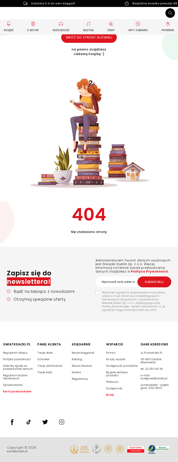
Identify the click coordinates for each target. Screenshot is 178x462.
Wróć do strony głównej (89, 37)
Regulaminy (80, 379)
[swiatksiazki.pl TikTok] (28, 426)
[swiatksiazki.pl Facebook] (12, 426)
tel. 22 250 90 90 (152, 369)
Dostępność (114, 388)
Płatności (112, 382)
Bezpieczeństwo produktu (117, 373)
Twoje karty (44, 372)
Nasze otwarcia (82, 366)
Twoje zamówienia (49, 366)
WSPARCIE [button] (114, 344)
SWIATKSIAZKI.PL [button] (17, 344)
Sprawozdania (13, 385)
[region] (158, 370)
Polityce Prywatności (149, 271)
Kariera (76, 372)
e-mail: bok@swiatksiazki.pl (154, 376)
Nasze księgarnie (83, 353)
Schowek (43, 359)
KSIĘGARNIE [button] (81, 344)
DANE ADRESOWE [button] (154, 344)
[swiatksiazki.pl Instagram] (61, 426)
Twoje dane (45, 353)
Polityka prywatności (17, 359)
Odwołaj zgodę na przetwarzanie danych (18, 367)
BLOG (110, 395)
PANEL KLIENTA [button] (49, 344)
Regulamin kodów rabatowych (15, 376)
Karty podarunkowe (17, 391)
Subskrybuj (154, 282)
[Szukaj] (170, 13)
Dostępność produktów (122, 366)
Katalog (77, 359)
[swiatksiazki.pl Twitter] (45, 426)
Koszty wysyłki (115, 359)
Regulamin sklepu (15, 353)
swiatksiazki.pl (17, 451)
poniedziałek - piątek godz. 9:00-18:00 (155, 386)
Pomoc (111, 353)
